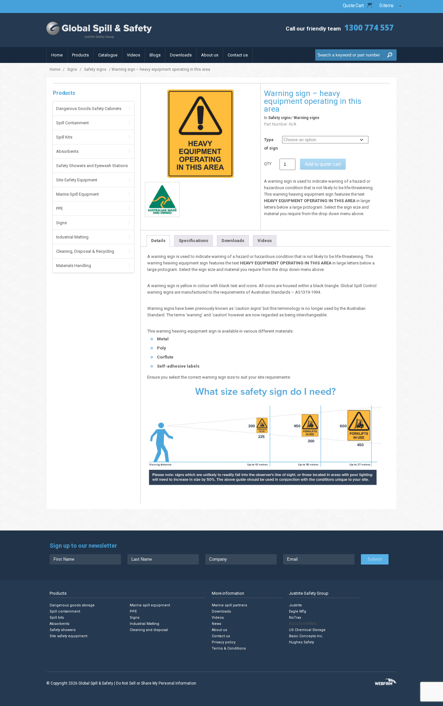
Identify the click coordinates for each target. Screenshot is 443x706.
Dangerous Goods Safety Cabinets (88, 108)
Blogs (155, 55)
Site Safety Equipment (76, 179)
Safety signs (95, 69)
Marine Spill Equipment (77, 194)
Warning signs (306, 118)
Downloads (181, 55)
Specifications (193, 240)
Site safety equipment (68, 636)
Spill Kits (64, 137)
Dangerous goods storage (72, 605)
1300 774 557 (369, 27)
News (216, 624)
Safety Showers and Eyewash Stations (92, 165)
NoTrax (295, 617)
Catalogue (107, 55)
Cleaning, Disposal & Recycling (85, 251)
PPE (59, 208)
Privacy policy (223, 642)
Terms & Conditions (229, 648)
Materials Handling (73, 265)
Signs (72, 69)
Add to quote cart (323, 164)
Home (57, 55)
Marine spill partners (229, 605)
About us (209, 55)
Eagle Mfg (297, 611)
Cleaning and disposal (149, 630)
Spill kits (57, 617)
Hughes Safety (301, 642)
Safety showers (63, 630)
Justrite (295, 605)
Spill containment (65, 611)
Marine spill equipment (150, 605)
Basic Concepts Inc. (306, 636)
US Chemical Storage (307, 630)
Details (158, 240)
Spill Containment (72, 122)
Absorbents (67, 151)
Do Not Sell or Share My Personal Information (156, 683)
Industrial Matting (72, 237)
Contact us (238, 55)
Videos (133, 55)
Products (80, 55)
